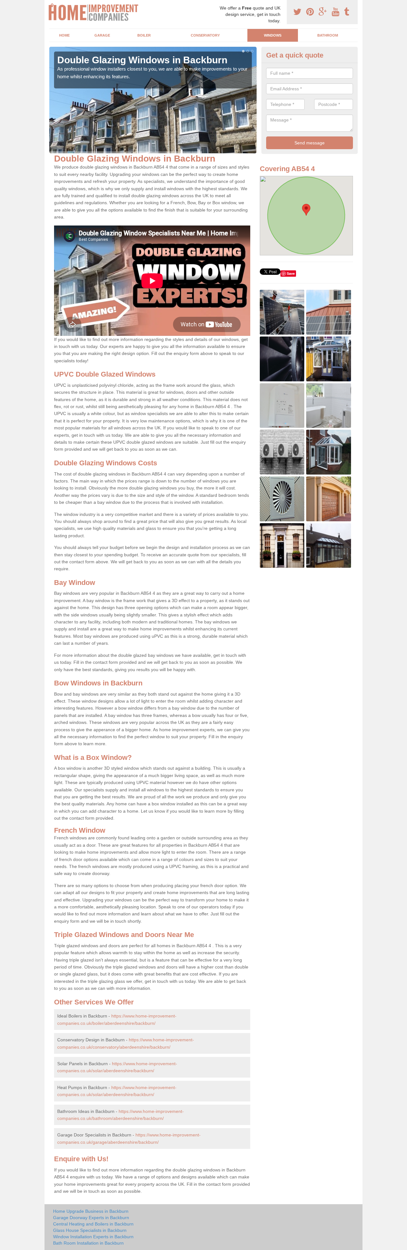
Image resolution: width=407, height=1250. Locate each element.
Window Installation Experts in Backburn (93, 1236)
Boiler (144, 35)
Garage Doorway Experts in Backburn (91, 1217)
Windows (272, 35)
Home (64, 35)
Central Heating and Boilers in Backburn (93, 1223)
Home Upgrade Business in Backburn (90, 1211)
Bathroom (327, 35)
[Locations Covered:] (52, 5)
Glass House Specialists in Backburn (90, 1230)
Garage (102, 35)
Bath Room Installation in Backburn (88, 1243)
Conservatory (205, 35)
